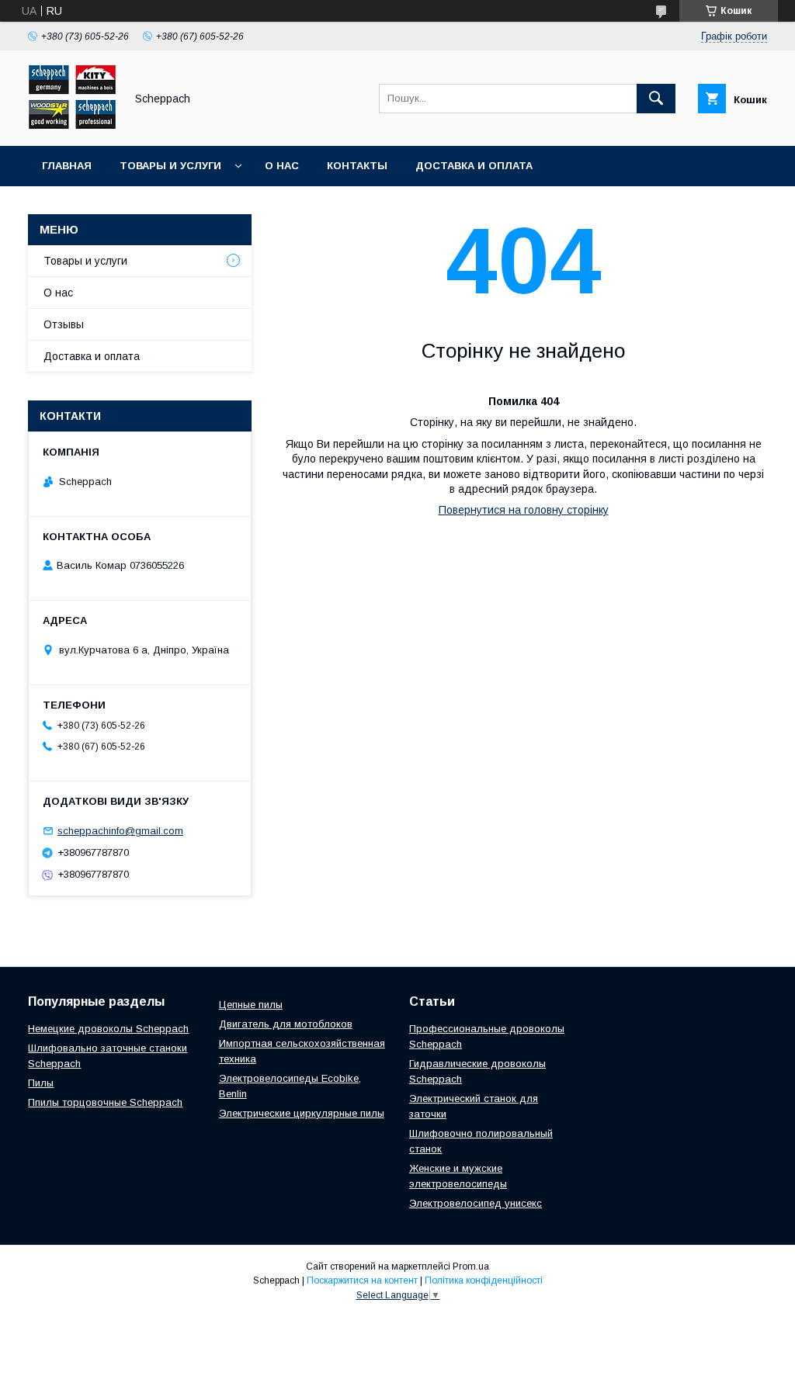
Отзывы (63, 324)
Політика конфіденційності (484, 1280)
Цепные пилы (251, 1004)
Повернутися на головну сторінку (524, 510)
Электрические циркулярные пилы (301, 1113)
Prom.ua (471, 1266)
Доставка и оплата (474, 166)
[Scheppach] (72, 126)
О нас (282, 166)
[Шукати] (656, 98)
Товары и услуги (170, 166)
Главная (67, 166)
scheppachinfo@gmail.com (120, 831)
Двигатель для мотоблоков (285, 1024)
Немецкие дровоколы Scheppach (108, 1028)
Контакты (357, 166)
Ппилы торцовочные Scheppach (105, 1102)
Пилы (41, 1083)
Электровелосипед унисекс (475, 1203)
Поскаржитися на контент (362, 1280)
